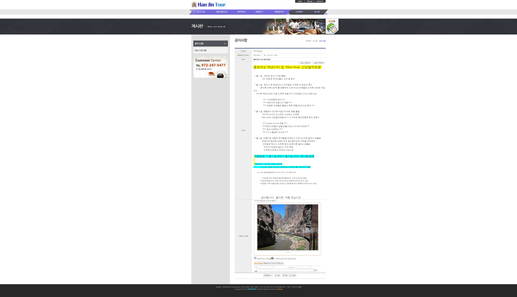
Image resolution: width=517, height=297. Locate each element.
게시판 (315, 41)
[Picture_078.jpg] (287, 250)
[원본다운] (291, 259)
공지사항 (199, 43)
